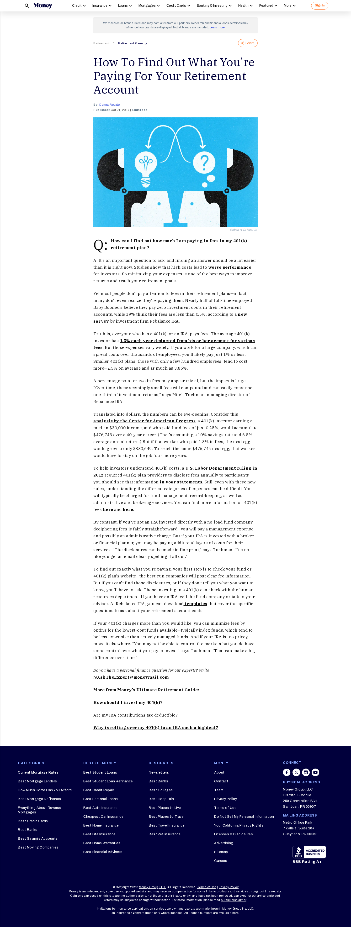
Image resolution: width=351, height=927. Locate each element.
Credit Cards (176, 5)
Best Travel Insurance (167, 825)
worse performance (229, 267)
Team (218, 790)
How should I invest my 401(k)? (127, 702)
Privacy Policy (225, 799)
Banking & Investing (212, 5)
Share (250, 43)
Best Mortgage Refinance (39, 799)
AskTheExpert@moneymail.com (133, 677)
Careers (220, 861)
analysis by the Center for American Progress (144, 421)
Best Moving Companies (38, 847)
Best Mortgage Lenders (37, 781)
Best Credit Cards (33, 821)
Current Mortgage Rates (38, 772)
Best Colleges (161, 790)
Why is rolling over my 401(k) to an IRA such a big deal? (155, 727)
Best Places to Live (165, 808)
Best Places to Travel (167, 816)
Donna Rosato (109, 104)
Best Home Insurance (101, 825)
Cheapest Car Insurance (103, 816)
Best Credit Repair (98, 790)
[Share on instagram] (306, 772)
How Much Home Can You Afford (45, 790)
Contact (221, 781)
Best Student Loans (100, 772)
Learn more (217, 27)
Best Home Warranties (101, 843)
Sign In (319, 5)
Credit (77, 5)
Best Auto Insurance (100, 808)
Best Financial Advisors (102, 852)
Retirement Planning (132, 43)
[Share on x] (296, 772)
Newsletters (159, 772)
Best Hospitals (161, 799)
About (219, 772)
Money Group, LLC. (152, 887)
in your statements (181, 482)
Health (243, 5)
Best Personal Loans (100, 799)
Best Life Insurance (99, 834)
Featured (266, 5)
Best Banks (27, 830)
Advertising (223, 843)
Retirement (101, 43)
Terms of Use (225, 808)
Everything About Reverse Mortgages (39, 810)
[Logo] (42, 5)
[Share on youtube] (315, 772)
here (108, 509)
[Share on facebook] (287, 772)
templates (195, 603)
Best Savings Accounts (38, 838)
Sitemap (221, 852)
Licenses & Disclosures (233, 834)
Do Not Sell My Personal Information (244, 816)
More (288, 5)
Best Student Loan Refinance (108, 781)
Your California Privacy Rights (238, 825)
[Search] (27, 5)
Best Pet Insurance (165, 834)
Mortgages (147, 5)
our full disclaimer (233, 900)
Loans (123, 5)
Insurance (99, 5)
